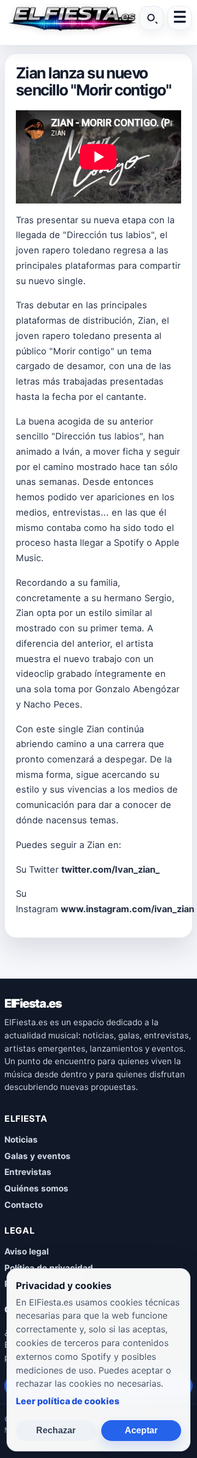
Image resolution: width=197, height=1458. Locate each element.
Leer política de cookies (67, 1400)
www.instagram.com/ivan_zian (127, 908)
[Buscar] (152, 18)
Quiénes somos (36, 1188)
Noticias (21, 1139)
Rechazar (56, 1430)
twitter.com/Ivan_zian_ (110, 869)
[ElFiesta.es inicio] (70, 18)
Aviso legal (26, 1251)
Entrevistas (27, 1172)
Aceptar (141, 1430)
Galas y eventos (37, 1156)
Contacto (23, 1205)
